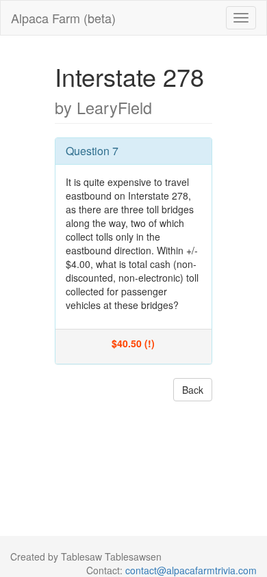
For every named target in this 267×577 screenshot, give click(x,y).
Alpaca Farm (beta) (63, 18)
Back (192, 390)
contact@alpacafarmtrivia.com (191, 570)
